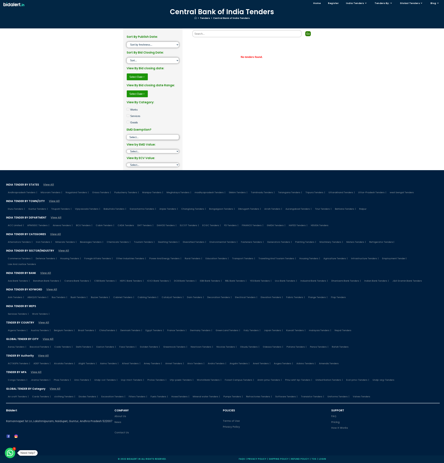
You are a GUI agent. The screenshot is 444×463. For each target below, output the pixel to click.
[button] (10, 453)
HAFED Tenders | (298, 225)
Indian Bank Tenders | (376, 280)
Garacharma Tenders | (143, 209)
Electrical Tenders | (246, 297)
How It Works (339, 428)
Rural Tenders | (193, 258)
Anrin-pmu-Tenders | (269, 380)
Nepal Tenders (343, 330)
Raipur (362, 209)
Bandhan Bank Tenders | (47, 280)
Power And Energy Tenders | (165, 258)
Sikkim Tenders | (238, 192)
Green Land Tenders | (228, 330)
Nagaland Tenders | (77, 192)
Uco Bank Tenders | (286, 280)
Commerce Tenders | (20, 258)
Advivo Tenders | (305, 363)
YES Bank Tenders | (260, 280)
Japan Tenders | (273, 330)
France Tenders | (176, 330)
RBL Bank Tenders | (235, 280)
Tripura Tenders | (315, 192)
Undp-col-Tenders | (105, 380)
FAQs (242, 458)
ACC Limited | (16, 225)
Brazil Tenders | (87, 330)
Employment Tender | (394, 258)
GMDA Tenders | (276, 225)
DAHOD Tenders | (166, 225)
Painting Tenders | (305, 242)
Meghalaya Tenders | (178, 192)
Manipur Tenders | (152, 192)
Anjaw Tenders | (168, 209)
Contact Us (121, 432)
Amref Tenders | (174, 363)
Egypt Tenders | (155, 330)
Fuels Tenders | (159, 396)
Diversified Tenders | (194, 242)
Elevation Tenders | (272, 297)
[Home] (195, 18)
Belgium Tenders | (64, 330)
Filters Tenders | (138, 396)
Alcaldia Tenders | (64, 363)
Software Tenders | (286, 396)
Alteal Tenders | (131, 363)
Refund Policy (300, 458)
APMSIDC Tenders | (38, 225)
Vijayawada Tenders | (87, 209)
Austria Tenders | (40, 330)
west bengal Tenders (402, 192)
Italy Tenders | (252, 330)
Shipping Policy (279, 458)
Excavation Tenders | (113, 396)
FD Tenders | (231, 225)
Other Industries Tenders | (131, 258)
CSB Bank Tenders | (105, 280)
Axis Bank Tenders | (19, 280)
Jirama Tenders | (40, 380)
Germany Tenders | (201, 330)
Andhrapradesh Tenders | (22, 192)
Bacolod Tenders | (40, 346)
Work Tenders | (40, 314)
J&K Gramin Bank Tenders (407, 280)
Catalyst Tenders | (172, 297)
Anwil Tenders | (261, 363)
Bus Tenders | (59, 297)
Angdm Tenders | (239, 363)
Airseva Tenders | (62, 225)
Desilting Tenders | (168, 242)
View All (48, 184)
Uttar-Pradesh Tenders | (372, 192)
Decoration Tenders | (219, 297)
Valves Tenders (361, 396)
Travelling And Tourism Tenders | (277, 258)
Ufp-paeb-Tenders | (181, 380)
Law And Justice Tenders (22, 264)
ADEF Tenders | (41, 363)
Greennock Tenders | (175, 346)
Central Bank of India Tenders (231, 18)
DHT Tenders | (145, 225)
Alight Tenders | (87, 363)
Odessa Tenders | (273, 346)
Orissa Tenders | (101, 192)
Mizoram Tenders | (51, 192)
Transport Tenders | (243, 258)
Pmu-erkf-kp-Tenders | (298, 380)
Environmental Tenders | (223, 242)
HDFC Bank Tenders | (132, 280)
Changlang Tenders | (193, 209)
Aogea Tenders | (283, 363)
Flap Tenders (338, 297)
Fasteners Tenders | (252, 242)
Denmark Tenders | (131, 330)
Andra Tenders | (217, 363)
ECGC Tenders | (211, 225)
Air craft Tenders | (18, 396)
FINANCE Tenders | (252, 225)
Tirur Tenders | (323, 209)
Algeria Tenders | (17, 330)
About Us (120, 416)
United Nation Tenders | (329, 380)
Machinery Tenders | (331, 242)
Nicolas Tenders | (226, 346)
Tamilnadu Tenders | (263, 192)
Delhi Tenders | (84, 346)
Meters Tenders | (356, 242)
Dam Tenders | (195, 297)
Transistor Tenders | (312, 396)
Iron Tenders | (44, 242)
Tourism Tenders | (144, 242)
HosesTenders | (180, 396)
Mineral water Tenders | (206, 396)
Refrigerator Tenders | (381, 242)
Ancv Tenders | (195, 363)
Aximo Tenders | (109, 363)
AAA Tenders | (16, 297)
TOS (313, 458)
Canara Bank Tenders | (77, 280)
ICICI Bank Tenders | (158, 280)
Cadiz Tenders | (63, 346)
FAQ (333, 416)
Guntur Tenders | (38, 209)
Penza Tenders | (319, 346)
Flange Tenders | (317, 297)
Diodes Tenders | (88, 396)
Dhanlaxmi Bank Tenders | (346, 280)
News (117, 422)
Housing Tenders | (70, 258)
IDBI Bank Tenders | (211, 280)
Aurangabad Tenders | (298, 209)
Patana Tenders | (296, 346)
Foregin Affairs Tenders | (98, 258)
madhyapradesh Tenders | (210, 192)
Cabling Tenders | (148, 297)
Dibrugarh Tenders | (249, 209)
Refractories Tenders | (259, 396)
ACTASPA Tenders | (19, 363)
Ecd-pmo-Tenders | (357, 380)
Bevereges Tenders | (91, 242)
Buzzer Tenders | (100, 297)
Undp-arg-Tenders (383, 380)
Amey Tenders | (153, 363)
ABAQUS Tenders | (37, 297)
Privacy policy (256, 458)
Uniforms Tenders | (338, 396)
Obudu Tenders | (249, 346)
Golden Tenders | (150, 346)
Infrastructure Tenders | (365, 258)
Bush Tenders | (79, 297)
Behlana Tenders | (345, 209)
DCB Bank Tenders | (185, 280)
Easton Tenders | (106, 346)
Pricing (335, 422)
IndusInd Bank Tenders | (314, 280)
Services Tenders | (18, 314)
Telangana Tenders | (290, 192)
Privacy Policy (231, 427)
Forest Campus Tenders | (239, 380)
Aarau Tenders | (17, 346)
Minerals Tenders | (65, 242)
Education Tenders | (217, 258)
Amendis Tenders (329, 363)
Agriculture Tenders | (335, 258)
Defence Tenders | (46, 258)
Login (322, 458)
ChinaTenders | (108, 330)
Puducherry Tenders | (126, 192)
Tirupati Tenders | (61, 209)
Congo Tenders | (17, 380)
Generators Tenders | (279, 242)
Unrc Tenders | (82, 380)
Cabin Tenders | (105, 225)
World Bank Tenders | (209, 380)
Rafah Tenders (340, 346)
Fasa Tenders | (127, 346)
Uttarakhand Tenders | (341, 192)
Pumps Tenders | (233, 396)
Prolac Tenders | (156, 380)
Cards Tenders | (41, 396)
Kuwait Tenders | (295, 330)
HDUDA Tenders (319, 225)
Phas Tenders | (62, 380)
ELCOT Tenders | (189, 225)
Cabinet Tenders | (123, 297)
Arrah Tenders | (273, 209)
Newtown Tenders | (202, 346)
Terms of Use (231, 421)
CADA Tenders (126, 225)
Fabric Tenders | (295, 297)
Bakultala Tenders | (115, 209)
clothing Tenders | (64, 396)
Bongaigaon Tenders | (222, 209)
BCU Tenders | (84, 225)
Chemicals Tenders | (118, 242)
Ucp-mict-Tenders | (132, 380)
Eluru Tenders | (16, 209)
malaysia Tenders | (320, 330)
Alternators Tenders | (20, 242)
